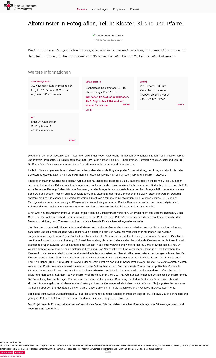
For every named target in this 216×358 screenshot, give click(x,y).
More (126, 105)
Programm (119, 9)
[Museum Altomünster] (20, 6)
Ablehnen (19, 352)
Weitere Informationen (10, 356)
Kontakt (134, 9)
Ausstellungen (100, 9)
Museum (82, 9)
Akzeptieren (7, 352)
